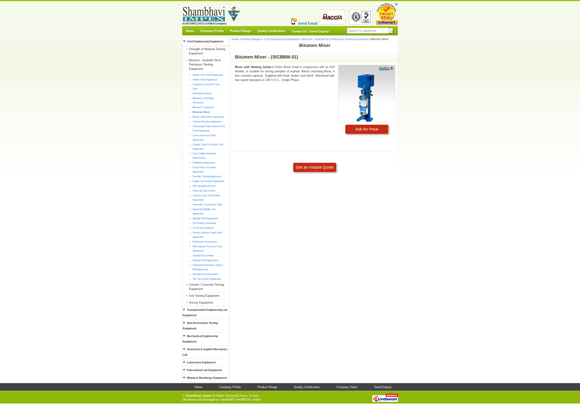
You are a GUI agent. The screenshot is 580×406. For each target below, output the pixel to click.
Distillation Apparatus (204, 162)
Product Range (240, 31)
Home (190, 31)
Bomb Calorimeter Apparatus (208, 116)
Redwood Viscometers (205, 241)
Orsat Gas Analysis (203, 227)
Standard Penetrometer (205, 274)
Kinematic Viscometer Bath (207, 204)
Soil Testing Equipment (204, 295)
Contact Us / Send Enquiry (310, 31)
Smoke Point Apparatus (205, 260)
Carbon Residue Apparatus (207, 121)
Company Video (346, 387)
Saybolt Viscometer (203, 255)
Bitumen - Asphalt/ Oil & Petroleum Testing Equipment (205, 64)
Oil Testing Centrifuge (204, 223)
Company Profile (212, 31)
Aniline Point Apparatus (205, 79)
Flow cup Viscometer (204, 190)
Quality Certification (271, 31)
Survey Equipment (201, 302)
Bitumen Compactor (203, 107)
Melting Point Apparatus (205, 218)
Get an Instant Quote (315, 167)
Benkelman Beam (202, 93)
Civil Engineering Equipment (282, 39)
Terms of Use (248, 395)
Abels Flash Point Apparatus (208, 74)
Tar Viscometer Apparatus (207, 278)
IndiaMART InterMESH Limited (240, 399)
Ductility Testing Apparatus (207, 176)
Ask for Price (366, 129)
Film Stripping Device (204, 186)
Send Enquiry (383, 387)
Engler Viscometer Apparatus (209, 181)
